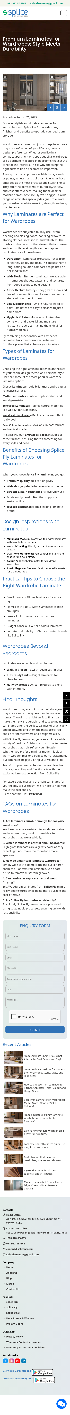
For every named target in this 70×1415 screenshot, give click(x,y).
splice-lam (12, 1302)
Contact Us (12, 1289)
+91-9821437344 (16, 3)
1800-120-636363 (16, 1238)
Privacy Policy (14, 1336)
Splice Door (13, 1312)
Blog (9, 1278)
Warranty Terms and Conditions (25, 1347)
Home (10, 1267)
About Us (11, 1272)
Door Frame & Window (20, 1318)
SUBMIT (35, 1030)
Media (10, 1283)
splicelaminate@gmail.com (46, 3)
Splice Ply (12, 1307)
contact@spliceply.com (19, 1249)
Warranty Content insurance (23, 1342)
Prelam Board (14, 1323)
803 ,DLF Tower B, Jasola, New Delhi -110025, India (36, 1230)
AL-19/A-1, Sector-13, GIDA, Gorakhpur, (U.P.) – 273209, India (34, 1219)
